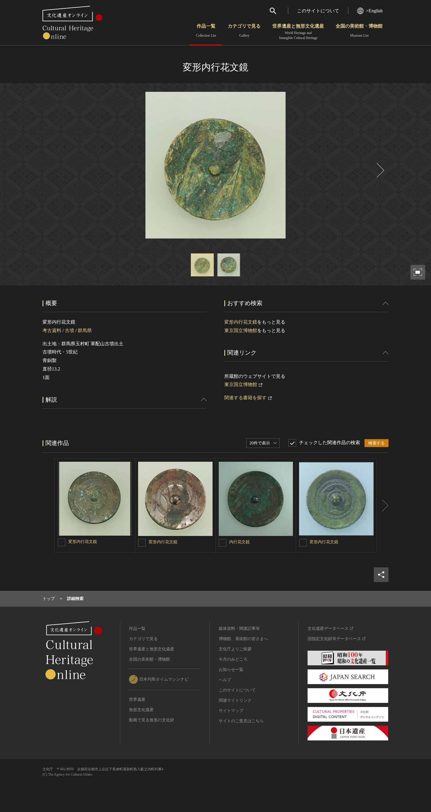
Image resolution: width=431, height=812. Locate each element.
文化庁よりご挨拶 (235, 649)
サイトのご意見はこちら (241, 721)
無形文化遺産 (141, 710)
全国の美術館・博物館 (359, 30)
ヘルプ (225, 680)
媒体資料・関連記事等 (239, 628)
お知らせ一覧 (231, 669)
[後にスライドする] (379, 170)
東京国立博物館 (240, 330)
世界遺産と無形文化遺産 (298, 31)
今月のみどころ (233, 659)
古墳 (69, 330)
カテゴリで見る (244, 30)
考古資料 (52, 330)
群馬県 (85, 330)
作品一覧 (206, 30)
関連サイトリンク (235, 700)
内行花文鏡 (239, 542)
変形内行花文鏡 (240, 321)
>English (374, 10)
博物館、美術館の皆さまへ (243, 639)
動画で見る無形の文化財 (151, 720)
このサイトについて (318, 10)
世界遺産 (137, 699)
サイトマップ (231, 710)
